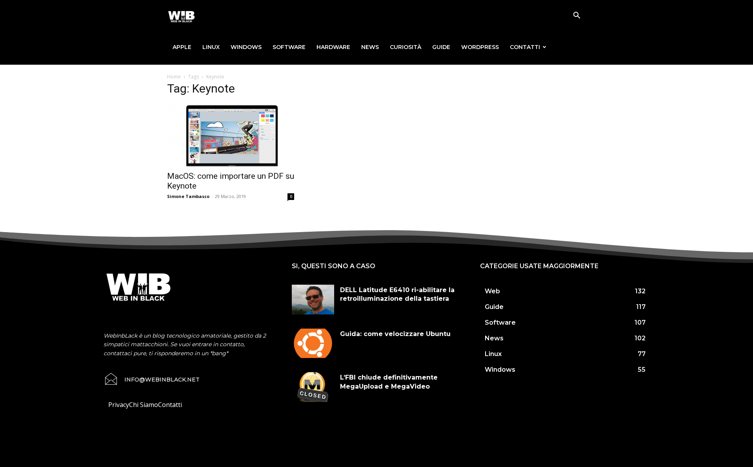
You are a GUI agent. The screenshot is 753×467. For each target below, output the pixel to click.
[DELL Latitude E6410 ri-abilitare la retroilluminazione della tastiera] (313, 299)
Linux (211, 47)
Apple (182, 47)
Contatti (525, 47)
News (370, 47)
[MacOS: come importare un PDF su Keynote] (230, 135)
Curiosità (405, 47)
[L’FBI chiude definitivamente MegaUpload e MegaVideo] (313, 387)
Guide (441, 47)
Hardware (333, 47)
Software (289, 47)
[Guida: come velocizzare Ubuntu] (313, 343)
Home (174, 76)
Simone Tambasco (188, 196)
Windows (246, 47)
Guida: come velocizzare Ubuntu (395, 334)
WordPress (480, 47)
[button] (576, 16)
